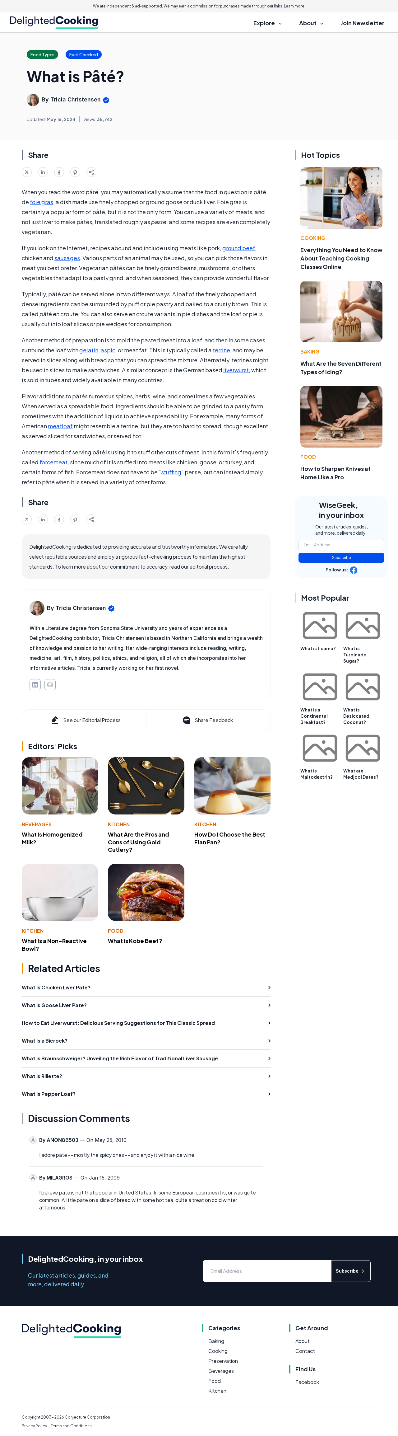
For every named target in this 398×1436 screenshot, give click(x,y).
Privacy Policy (34, 1426)
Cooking (312, 238)
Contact (305, 1351)
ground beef (238, 247)
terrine (221, 350)
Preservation (223, 1361)
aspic (108, 350)
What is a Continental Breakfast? (314, 716)
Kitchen (119, 824)
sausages (67, 257)
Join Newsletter (362, 22)
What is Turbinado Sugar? (355, 654)
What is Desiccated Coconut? (356, 716)
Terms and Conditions (71, 1426)
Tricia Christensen (75, 99)
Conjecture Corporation (87, 1417)
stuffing (171, 472)
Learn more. (294, 6)
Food (115, 930)
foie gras (41, 201)
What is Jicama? (318, 648)
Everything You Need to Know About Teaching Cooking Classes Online (341, 258)
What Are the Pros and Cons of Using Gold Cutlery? (138, 842)
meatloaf (60, 425)
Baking (309, 351)
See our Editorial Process (92, 720)
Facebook (307, 1382)
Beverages (37, 824)
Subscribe (341, 557)
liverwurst (236, 369)
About (302, 1341)
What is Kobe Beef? (135, 940)
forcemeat (53, 462)
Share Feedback (214, 720)
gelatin (88, 350)
